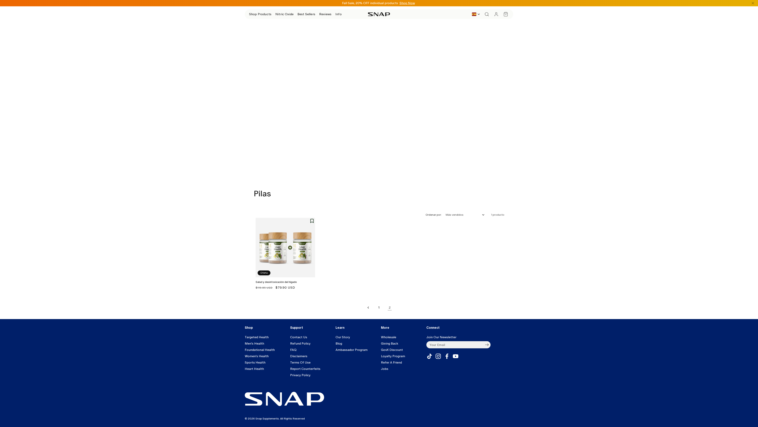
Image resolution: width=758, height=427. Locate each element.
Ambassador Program (352, 350)
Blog (339, 343)
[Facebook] (447, 356)
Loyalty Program (393, 356)
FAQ (293, 350)
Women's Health (257, 356)
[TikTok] (429, 356)
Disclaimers (298, 356)
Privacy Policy (300, 375)
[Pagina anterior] (368, 307)
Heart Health (254, 369)
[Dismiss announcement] (753, 3)
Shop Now (407, 3)
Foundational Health (260, 350)
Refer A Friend (391, 362)
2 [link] (390, 307)
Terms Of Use (300, 362)
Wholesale (388, 337)
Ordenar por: (434, 214)
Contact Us (298, 337)
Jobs (384, 369)
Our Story (343, 337)
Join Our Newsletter (441, 337)
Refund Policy (300, 343)
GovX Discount (392, 350)
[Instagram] (438, 356)
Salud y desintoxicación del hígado (276, 282)
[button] (260, 14)
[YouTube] (455, 356)
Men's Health (254, 343)
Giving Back (389, 343)
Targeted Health (257, 337)
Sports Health (255, 362)
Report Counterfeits (305, 369)
